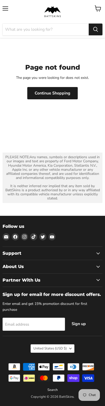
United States (50, 348)
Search (52, 390)
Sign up (79, 324)
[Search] (95, 29)
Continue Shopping (52, 93)
